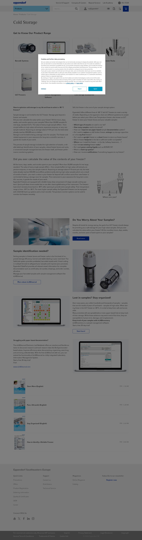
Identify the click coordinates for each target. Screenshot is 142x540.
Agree (95, 89)
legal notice (80, 83)
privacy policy (70, 83)
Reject (79, 89)
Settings (43, 88)
